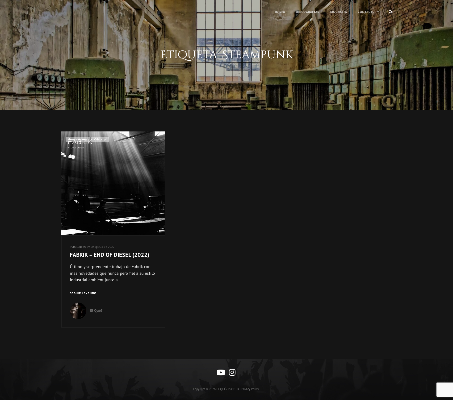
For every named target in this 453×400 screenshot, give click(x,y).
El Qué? (96, 310)
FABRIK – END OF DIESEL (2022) (109, 254)
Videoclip (100, 139)
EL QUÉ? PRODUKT (228, 389)
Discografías (307, 12)
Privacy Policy (250, 389)
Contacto (366, 12)
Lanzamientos (78, 139)
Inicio (280, 12)
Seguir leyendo (83, 293)
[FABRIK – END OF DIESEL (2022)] (113, 183)
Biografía (338, 12)
